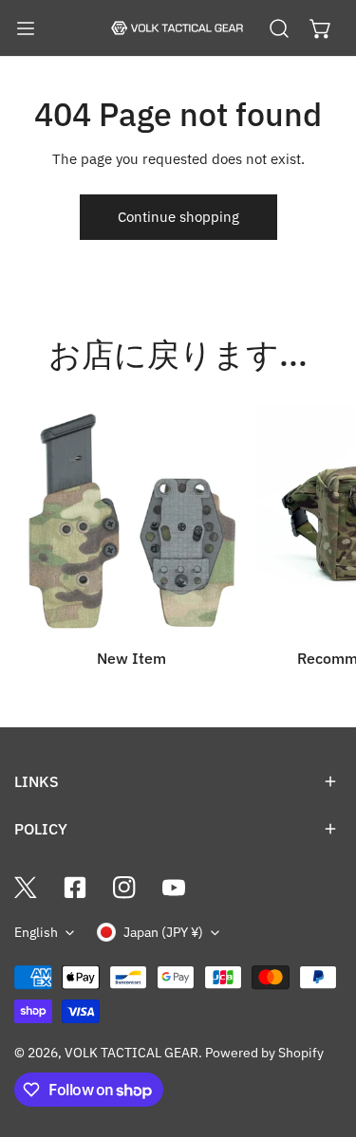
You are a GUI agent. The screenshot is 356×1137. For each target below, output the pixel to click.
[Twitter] (25, 888)
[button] (321, 28)
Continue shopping (178, 217)
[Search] (279, 28)
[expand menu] (25, 28)
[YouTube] (173, 888)
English (36, 932)
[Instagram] (124, 888)
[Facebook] (75, 888)
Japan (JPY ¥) (163, 932)
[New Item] (132, 521)
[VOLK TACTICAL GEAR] (176, 28)
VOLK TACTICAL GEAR (131, 1052)
